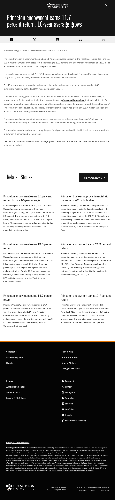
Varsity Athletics (69, 363)
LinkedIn (69, 403)
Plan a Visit (67, 351)
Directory (10, 363)
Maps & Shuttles (70, 357)
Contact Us (11, 351)
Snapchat (69, 398)
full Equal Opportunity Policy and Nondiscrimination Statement (71, 470)
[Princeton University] (20, 488)
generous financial (73, 100)
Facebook (69, 381)
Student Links (13, 392)
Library (9, 381)
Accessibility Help (14, 357)
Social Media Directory (75, 420)
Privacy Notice (104, 490)
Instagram (70, 392)
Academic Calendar (15, 386)
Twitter (68, 386)
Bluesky (69, 414)
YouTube (69, 409)
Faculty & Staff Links (16, 398)
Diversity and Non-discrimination (17, 443)
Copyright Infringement (87, 490)
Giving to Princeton (71, 368)
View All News (93, 177)
